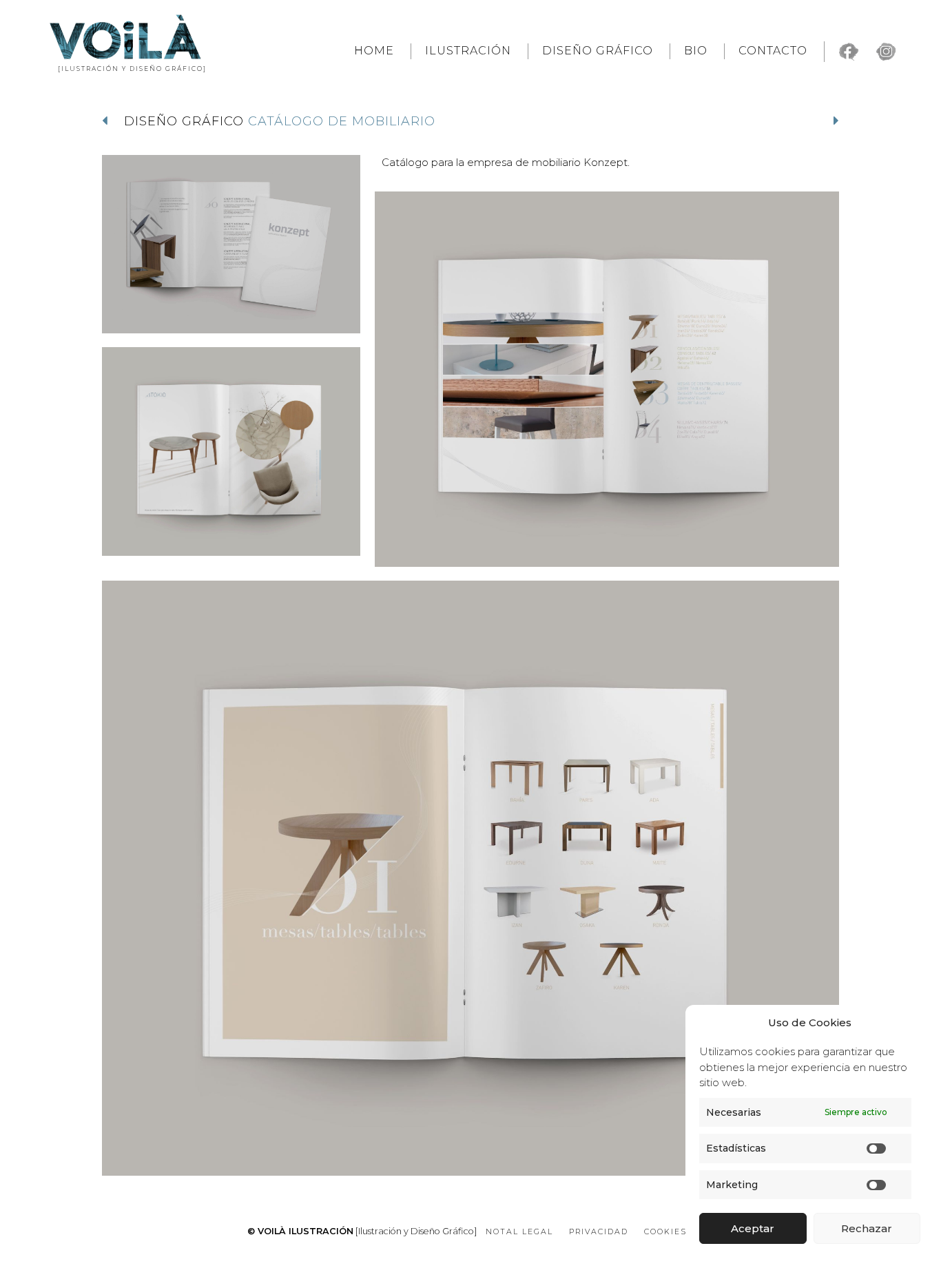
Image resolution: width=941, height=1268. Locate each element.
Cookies (665, 1231)
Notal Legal (519, 1231)
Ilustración (468, 50)
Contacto (772, 50)
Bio (695, 50)
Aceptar (752, 1228)
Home (374, 50)
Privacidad (598, 1231)
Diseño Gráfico (597, 50)
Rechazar (866, 1228)
